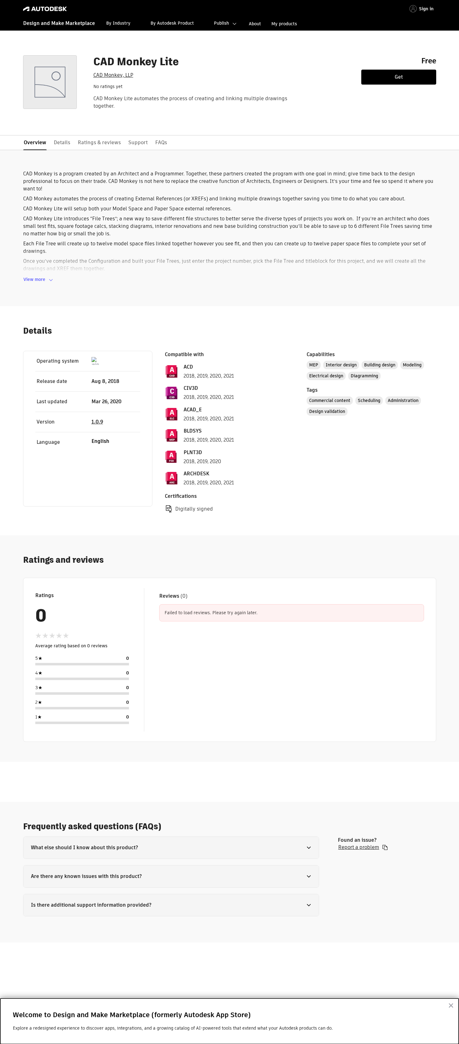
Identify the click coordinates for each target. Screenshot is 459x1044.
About (255, 24)
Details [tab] (62, 142)
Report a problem (358, 847)
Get (399, 77)
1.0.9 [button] (97, 421)
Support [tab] (138, 142)
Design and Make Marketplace (59, 23)
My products (284, 24)
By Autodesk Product (172, 23)
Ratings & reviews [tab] (99, 142)
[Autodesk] (45, 9)
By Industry (118, 23)
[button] (171, 848)
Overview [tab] (35, 142)
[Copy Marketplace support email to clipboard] (385, 847)
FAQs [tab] (161, 142)
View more (34, 279)
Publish (221, 23)
